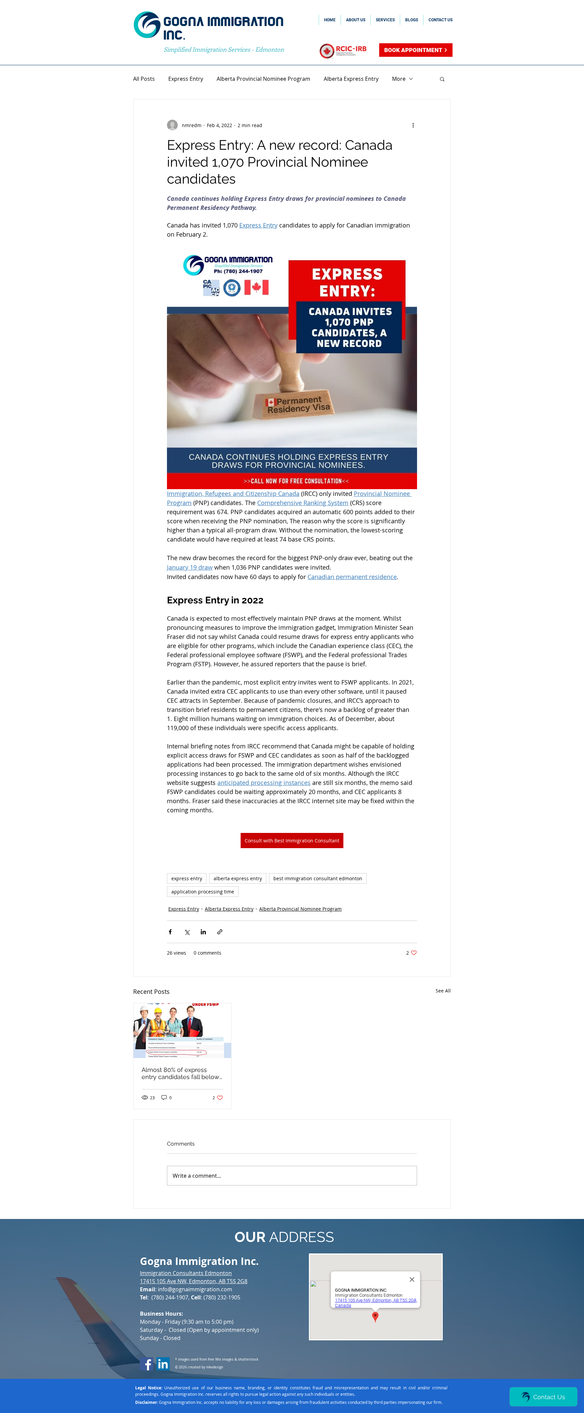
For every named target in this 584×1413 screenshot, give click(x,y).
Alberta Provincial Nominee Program (263, 78)
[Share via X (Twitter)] (187, 932)
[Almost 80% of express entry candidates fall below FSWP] (182, 1030)
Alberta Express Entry (351, 78)
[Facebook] (146, 1363)
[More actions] (413, 125)
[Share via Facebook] (170, 932)
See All (443, 990)
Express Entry (185, 78)
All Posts (144, 78)
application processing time (202, 891)
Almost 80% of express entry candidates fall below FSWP (180, 1073)
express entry (186, 878)
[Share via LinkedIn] (203, 932)
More (399, 78)
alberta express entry (238, 878)
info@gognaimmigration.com (195, 1289)
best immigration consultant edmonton (317, 878)
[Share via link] (220, 932)
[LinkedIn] (163, 1363)
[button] (442, 78)
